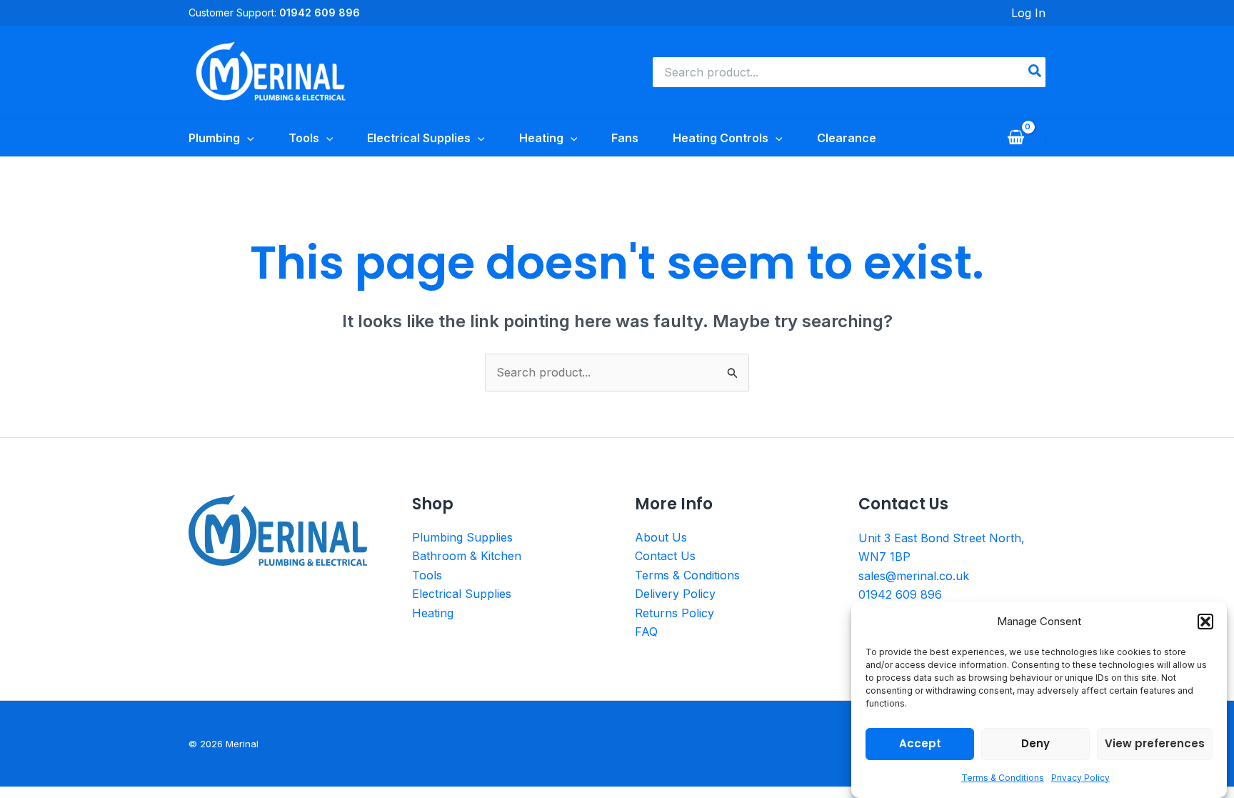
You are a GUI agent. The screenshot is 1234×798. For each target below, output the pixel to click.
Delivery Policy (675, 594)
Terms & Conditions (1002, 777)
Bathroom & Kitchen (466, 556)
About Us (661, 537)
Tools (427, 575)
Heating (432, 613)
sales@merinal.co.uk (913, 576)
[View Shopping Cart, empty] (1015, 138)
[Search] (1035, 72)
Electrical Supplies (461, 594)
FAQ (646, 631)
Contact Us (665, 556)
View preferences (1155, 743)
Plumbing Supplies (462, 537)
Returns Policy (674, 613)
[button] (1205, 621)
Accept (920, 743)
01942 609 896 (900, 594)
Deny (1035, 743)
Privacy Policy (1080, 777)
